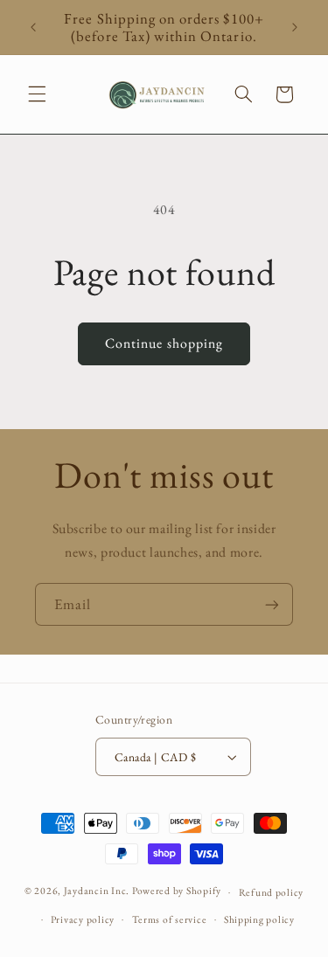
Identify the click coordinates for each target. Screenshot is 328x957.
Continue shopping (164, 343)
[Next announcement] (295, 27)
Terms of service (169, 919)
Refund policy (271, 891)
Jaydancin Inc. (96, 891)
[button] (37, 94)
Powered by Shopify (176, 891)
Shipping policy (259, 919)
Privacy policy (83, 919)
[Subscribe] (272, 604)
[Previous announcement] (33, 27)
